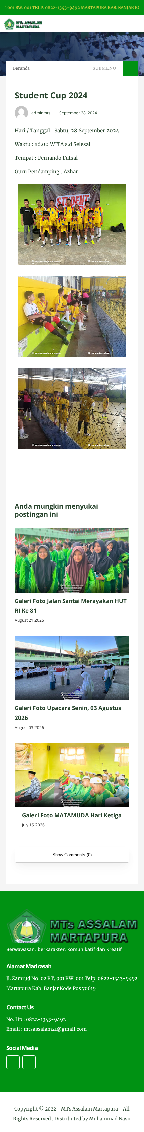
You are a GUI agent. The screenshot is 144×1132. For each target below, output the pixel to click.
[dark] (127, 24)
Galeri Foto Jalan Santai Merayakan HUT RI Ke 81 (71, 605)
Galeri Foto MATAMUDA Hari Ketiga (72, 815)
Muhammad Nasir (110, 1119)
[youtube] (29, 1062)
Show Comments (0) (72, 854)
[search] (116, 23)
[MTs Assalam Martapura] (22, 23)
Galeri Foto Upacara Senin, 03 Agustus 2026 (68, 713)
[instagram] (13, 1062)
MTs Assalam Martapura (89, 1109)
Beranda (21, 68)
